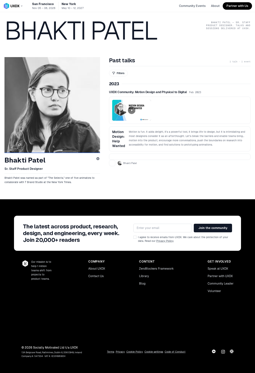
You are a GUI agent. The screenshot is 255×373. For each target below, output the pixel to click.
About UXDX (96, 268)
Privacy (120, 351)
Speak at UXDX (218, 268)
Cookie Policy (134, 351)
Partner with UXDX (220, 276)
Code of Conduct (175, 351)
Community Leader (221, 283)
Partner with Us (237, 6)
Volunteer (214, 291)
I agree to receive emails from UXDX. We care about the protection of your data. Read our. (183, 239)
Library (144, 276)
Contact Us (96, 276)
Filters (121, 73)
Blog (142, 283)
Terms (110, 351)
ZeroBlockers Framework (156, 268)
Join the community (212, 228)
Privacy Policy (164, 240)
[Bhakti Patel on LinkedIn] (98, 159)
